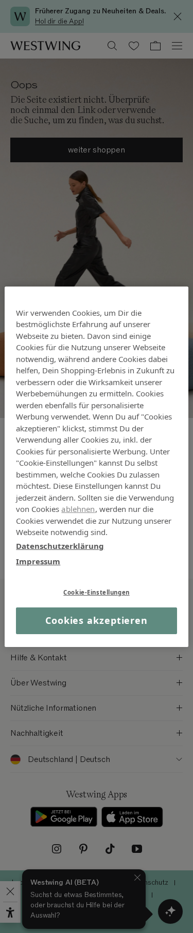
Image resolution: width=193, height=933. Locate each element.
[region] (96, 466)
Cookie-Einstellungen (96, 592)
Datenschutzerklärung (60, 545)
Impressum (38, 561)
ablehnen (78, 509)
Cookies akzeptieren (96, 620)
